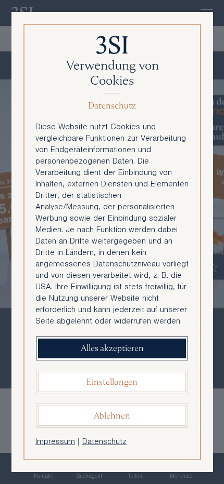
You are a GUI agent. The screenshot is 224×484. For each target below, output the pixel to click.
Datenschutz (104, 442)
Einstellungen (112, 382)
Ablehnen (112, 415)
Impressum (55, 442)
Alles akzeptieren (112, 348)
